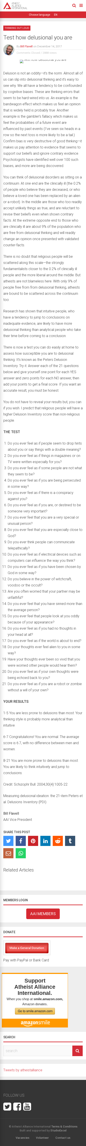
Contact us (62, 1137)
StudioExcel (58, 1130)
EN (55, 14)
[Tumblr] (70, 841)
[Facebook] (21, 841)
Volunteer (42, 1137)
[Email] (8, 853)
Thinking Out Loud (17, 28)
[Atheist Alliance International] (15, 8)
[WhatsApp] (21, 853)
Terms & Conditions (64, 1126)
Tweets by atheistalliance (22, 1070)
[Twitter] (8, 841)
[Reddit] (58, 841)
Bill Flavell (26, 46)
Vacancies (22, 1137)
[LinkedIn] (45, 841)
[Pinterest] (33, 841)
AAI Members (43, 913)
